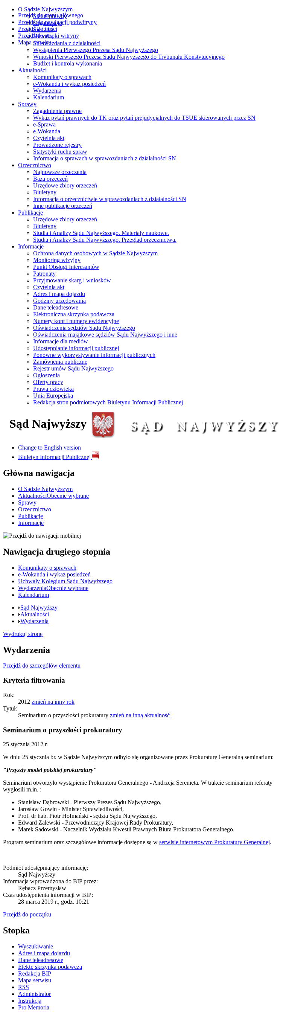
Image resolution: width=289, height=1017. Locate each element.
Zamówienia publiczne (60, 361)
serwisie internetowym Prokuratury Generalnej (214, 842)
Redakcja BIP (34, 973)
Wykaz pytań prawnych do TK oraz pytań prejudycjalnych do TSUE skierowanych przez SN (144, 117)
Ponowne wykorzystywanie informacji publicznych (94, 355)
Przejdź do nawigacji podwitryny (57, 22)
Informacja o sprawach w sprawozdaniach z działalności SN (104, 158)
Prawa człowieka (53, 389)
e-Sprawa (44, 124)
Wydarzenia (47, 90)
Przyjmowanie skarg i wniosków (72, 280)
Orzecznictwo (34, 165)
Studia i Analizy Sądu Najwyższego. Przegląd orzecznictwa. (104, 239)
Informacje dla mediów (60, 341)
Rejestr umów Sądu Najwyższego (73, 368)
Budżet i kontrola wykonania (67, 63)
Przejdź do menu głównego (50, 15)
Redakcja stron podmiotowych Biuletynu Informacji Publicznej (108, 402)
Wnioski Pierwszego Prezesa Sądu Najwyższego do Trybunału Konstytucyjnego (129, 56)
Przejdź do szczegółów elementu (42, 665)
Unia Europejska (53, 395)
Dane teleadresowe (55, 307)
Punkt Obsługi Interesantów (66, 267)
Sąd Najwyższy (39, 607)
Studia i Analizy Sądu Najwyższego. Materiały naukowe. (101, 233)
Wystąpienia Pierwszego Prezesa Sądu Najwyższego (95, 50)
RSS (23, 987)
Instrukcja (29, 1000)
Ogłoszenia (46, 375)
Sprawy (27, 104)
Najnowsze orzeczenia (60, 172)
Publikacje (30, 212)
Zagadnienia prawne (57, 111)
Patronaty (44, 273)
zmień (53, 701)
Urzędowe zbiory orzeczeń (65, 185)
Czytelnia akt (48, 138)
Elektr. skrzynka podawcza (50, 967)
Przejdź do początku (27, 914)
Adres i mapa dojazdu (59, 294)
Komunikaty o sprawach (62, 77)
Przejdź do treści (37, 29)
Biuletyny (44, 192)
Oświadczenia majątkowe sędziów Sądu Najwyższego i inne (105, 334)
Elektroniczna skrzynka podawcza (73, 314)
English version (49, 447)
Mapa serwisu (34, 42)
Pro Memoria (33, 1007)
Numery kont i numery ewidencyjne (76, 321)
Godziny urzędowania (59, 300)
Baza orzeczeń (50, 178)
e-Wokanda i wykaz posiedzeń (69, 84)
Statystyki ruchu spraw (60, 151)
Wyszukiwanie (35, 946)
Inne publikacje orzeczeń (62, 206)
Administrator (34, 994)
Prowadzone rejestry (57, 145)
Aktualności (32, 70)
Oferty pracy (48, 382)
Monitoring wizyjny (57, 260)
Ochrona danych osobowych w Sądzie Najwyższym (95, 253)
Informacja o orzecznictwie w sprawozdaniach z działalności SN (109, 199)
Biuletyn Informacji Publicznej (55, 457)
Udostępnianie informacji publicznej (76, 348)
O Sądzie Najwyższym (45, 9)
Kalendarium (48, 97)
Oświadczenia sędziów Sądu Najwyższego (84, 328)
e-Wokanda (46, 131)
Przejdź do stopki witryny (48, 35)
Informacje (31, 246)
